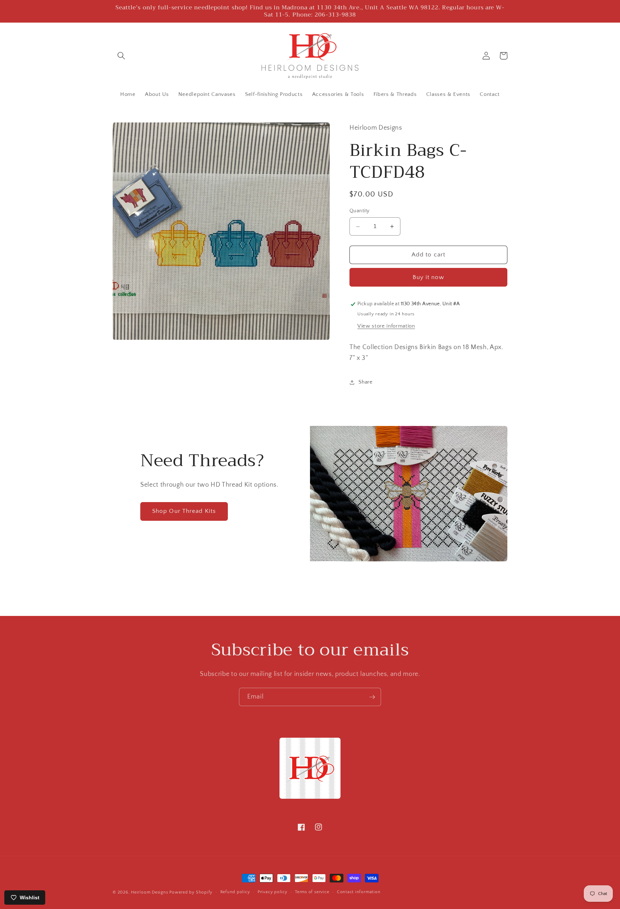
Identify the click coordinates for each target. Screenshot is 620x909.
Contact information (359, 892)
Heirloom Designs (149, 892)
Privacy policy (272, 892)
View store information (386, 326)
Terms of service (312, 892)
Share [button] (365, 382)
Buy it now (429, 277)
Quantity (359, 211)
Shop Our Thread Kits (184, 511)
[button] (121, 55)
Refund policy (235, 892)
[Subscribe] (372, 697)
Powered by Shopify (190, 892)
